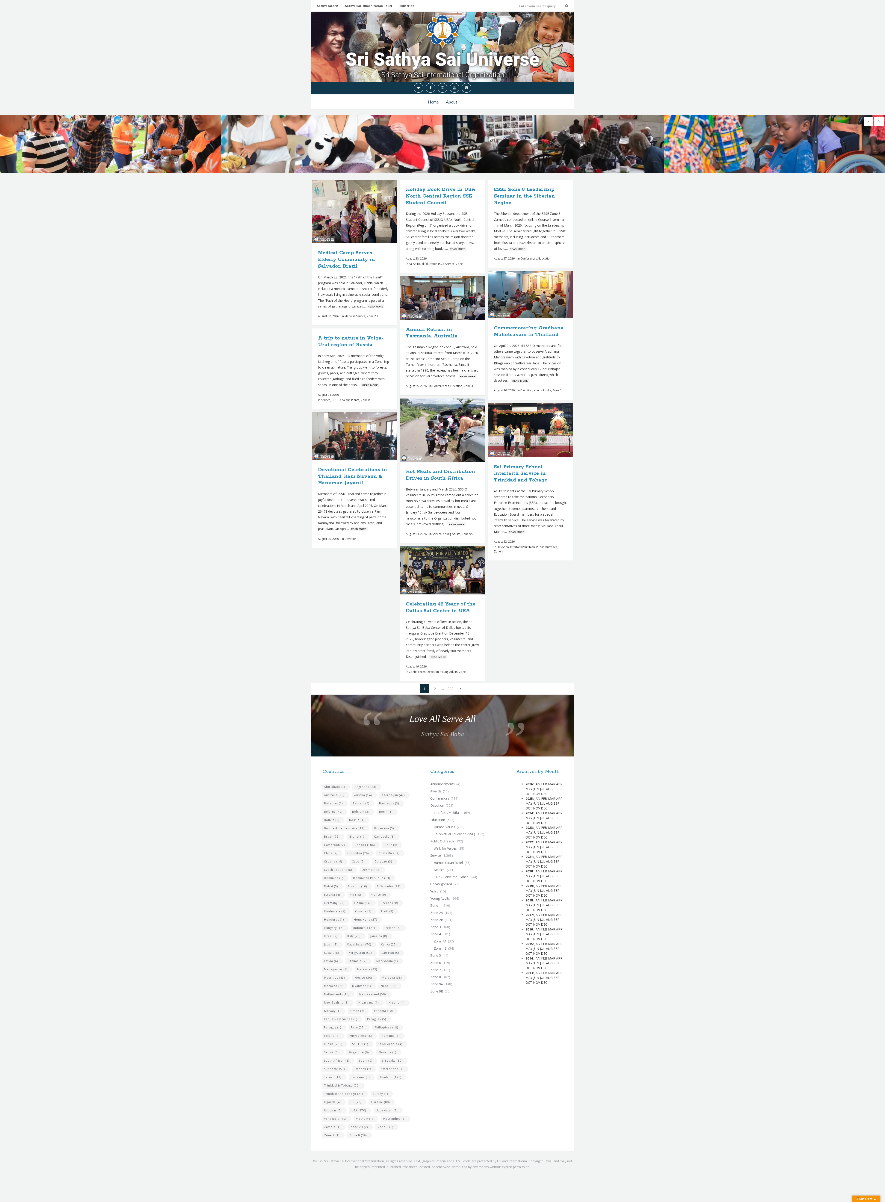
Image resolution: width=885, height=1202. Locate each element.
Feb (544, 784)
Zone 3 (468, 386)
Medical (350, 316)
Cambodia (384, 837)
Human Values (444, 827)
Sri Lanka (392, 1061)
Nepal (388, 986)
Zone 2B (372, 316)
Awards (435, 791)
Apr (559, 784)
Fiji (355, 895)
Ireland (393, 928)
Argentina (365, 787)
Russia (333, 1044)
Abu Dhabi (334, 787)
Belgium (360, 812)
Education (544, 258)
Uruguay (333, 1110)
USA (358, 1110)
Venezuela (335, 1119)
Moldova (392, 978)
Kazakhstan (359, 944)
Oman (357, 1011)
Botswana (384, 828)
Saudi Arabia (390, 1044)
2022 (529, 842)
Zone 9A (467, 534)
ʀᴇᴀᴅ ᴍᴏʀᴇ (375, 306)
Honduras (334, 919)
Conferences (528, 258)
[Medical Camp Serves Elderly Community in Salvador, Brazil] (365, 211)
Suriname (334, 1069)
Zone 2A (436, 912)
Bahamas (333, 803)
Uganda (332, 1102)
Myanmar (361, 986)
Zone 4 (435, 934)
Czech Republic (338, 870)
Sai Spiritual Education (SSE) (426, 264)
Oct (528, 808)
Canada (365, 845)
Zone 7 (331, 1135)
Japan (330, 944)
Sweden (363, 1069)
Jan (537, 784)
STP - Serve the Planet (345, 400)
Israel (330, 936)
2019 (529, 885)
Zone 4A (440, 941)
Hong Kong (365, 919)
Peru (358, 1027)
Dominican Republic (371, 878)
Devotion (526, 390)
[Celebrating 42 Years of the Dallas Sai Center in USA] (453, 570)
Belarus (333, 812)
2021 (529, 856)
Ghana (362, 903)
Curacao (383, 861)
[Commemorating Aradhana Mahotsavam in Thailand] (541, 294)
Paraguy (332, 1027)
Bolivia (331, 820)
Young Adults (542, 390)
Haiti (387, 911)
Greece (389, 903)
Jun (536, 789)
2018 (529, 900)
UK (356, 1102)
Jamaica (378, 936)
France (378, 895)
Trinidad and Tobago (343, 1094)
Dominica (333, 878)
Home (433, 101)
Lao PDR (390, 953)
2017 (529, 915)
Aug (549, 789)
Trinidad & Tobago (342, 1085)
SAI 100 (360, 1044)
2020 (529, 871)
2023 (529, 827)
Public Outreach (546, 547)
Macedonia (387, 961)
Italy (353, 936)
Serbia (331, 1052)
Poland (331, 1036)
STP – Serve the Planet (451, 877)
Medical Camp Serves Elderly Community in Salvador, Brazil (346, 259)
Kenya (389, 944)
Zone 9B (436, 991)
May (528, 789)
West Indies (394, 1119)
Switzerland (392, 1069)
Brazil (331, 837)
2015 (529, 944)
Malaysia (367, 969)
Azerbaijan (393, 795)
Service (360, 316)
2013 (529, 973)
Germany (334, 903)
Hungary (333, 928)
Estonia (332, 895)
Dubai (331, 886)
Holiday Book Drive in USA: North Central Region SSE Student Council (441, 196)
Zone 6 (385, 1127)
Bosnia (356, 820)
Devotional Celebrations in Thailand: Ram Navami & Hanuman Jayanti (352, 476)
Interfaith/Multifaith (522, 547)
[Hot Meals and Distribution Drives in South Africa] (453, 430)
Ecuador (357, 886)
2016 (529, 929)
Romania (391, 1036)
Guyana (363, 911)
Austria (363, 795)
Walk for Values (445, 848)
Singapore (358, 1052)
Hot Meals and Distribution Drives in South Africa (440, 474)
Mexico (363, 978)
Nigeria (396, 1002)
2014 (529, 958)
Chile (391, 845)
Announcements (442, 784)
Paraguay (376, 1019)
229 (450, 688)
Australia (334, 795)
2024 (529, 813)
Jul (542, 789)
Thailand (390, 1077)
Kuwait (331, 953)
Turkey (380, 1094)
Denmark (371, 870)
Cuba (358, 861)
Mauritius (334, 978)
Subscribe (406, 6)
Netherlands (336, 994)
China (330, 853)
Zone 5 (435, 955)
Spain (365, 1061)
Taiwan (332, 1077)
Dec (544, 808)
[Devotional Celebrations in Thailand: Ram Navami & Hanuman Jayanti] (365, 436)
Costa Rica (389, 853)
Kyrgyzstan (360, 953)
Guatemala (334, 911)
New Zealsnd (336, 1002)
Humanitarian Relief (448, 862)
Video (434, 891)
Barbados (389, 803)
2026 (529, 784)
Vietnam (364, 1119)
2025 (529, 798)
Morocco (333, 986)
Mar (551, 784)
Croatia (333, 861)
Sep (556, 803)
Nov (536, 808)
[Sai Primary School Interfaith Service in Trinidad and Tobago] (541, 430)
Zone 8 (365, 400)
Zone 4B (440, 948)
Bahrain (361, 803)
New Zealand (372, 994)
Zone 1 (460, 264)
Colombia (358, 853)
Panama (383, 1011)
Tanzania (360, 1077)
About (451, 101)
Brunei (356, 837)
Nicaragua (368, 1002)
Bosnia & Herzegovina (344, 828)
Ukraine (380, 1102)
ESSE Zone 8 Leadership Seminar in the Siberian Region (524, 196)
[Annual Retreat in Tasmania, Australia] (453, 298)
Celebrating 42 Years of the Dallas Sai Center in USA (440, 607)
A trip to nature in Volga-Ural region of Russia (351, 341)
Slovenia (387, 1052)
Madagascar (335, 969)
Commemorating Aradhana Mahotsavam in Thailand (529, 331)
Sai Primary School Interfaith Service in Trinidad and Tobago (521, 474)
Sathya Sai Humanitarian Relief (368, 6)
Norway (332, 1011)
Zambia (332, 1127)
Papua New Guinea (340, 1019)
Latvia (331, 961)
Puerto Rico (360, 1036)
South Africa (336, 1061)
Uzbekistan (387, 1110)
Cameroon (334, 845)
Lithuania (357, 961)
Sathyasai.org (327, 6)
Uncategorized (441, 884)
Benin (385, 812)
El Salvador (388, 886)
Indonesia (364, 928)
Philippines (386, 1027)
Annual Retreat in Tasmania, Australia (432, 333)
